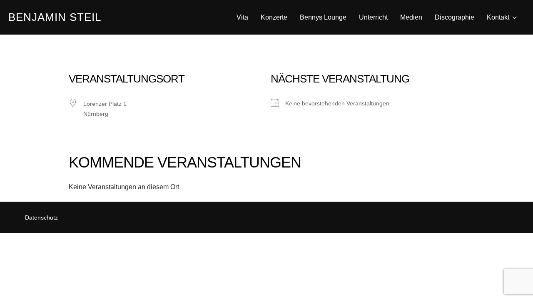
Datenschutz (41, 217)
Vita (242, 17)
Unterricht (373, 17)
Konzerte (274, 17)
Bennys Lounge (323, 17)
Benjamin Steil (54, 17)
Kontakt (498, 17)
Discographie (454, 17)
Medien (411, 17)
